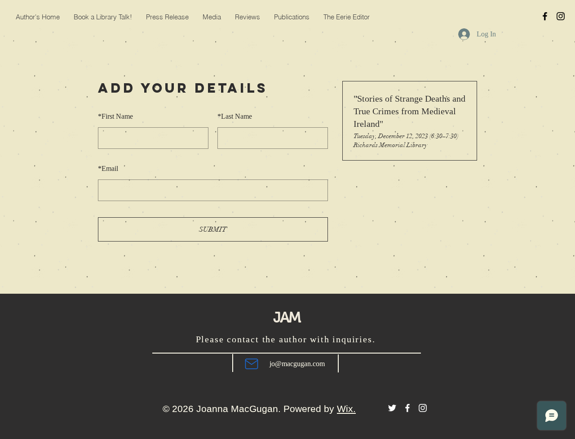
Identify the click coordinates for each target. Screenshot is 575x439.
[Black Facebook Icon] (545, 16)
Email (108, 168)
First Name (115, 116)
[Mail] (252, 364)
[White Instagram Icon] (422, 408)
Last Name (234, 116)
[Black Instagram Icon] (560, 16)
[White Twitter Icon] (392, 408)
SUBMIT (213, 229)
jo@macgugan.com (297, 363)
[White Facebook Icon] (407, 408)
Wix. (346, 408)
